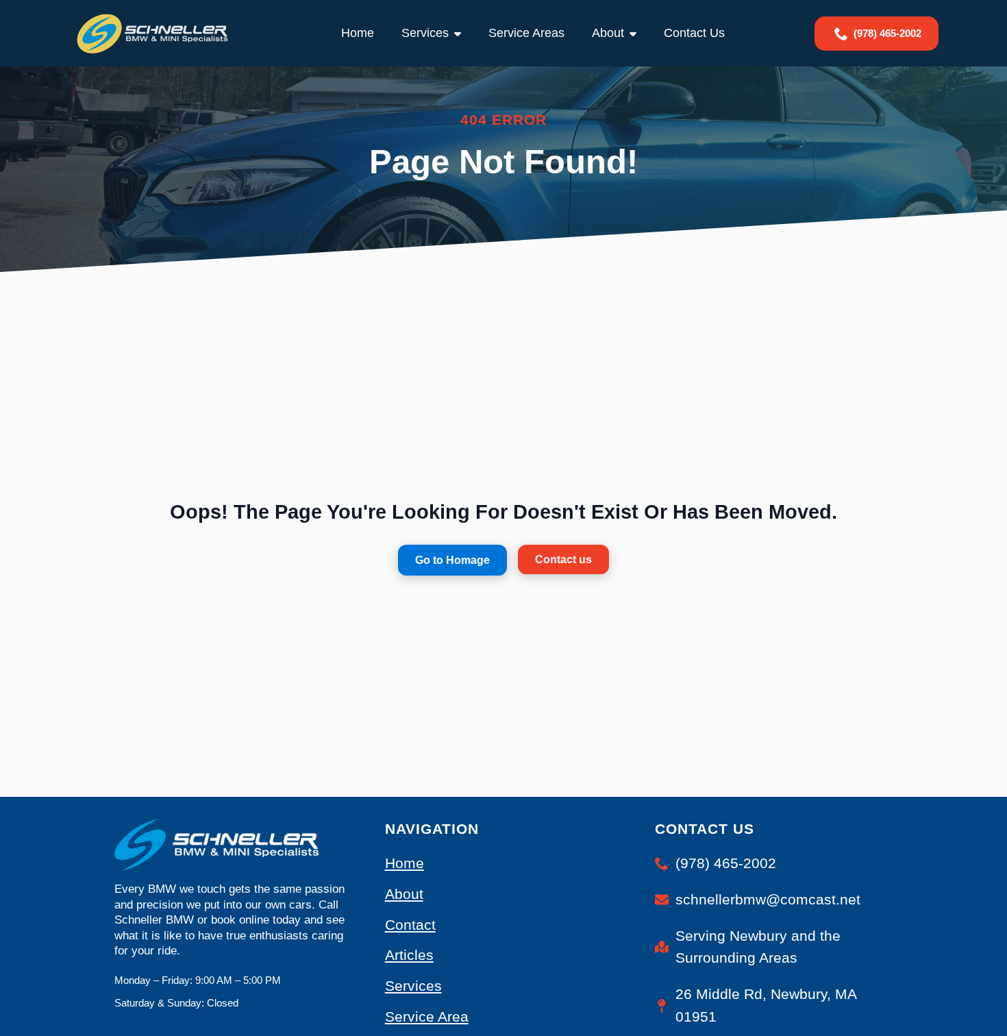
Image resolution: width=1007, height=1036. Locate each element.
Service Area (427, 1016)
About (608, 33)
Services (425, 33)
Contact (410, 925)
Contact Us (694, 33)
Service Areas (526, 33)
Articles (409, 955)
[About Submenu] (637, 33)
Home (357, 33)
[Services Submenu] (462, 33)
